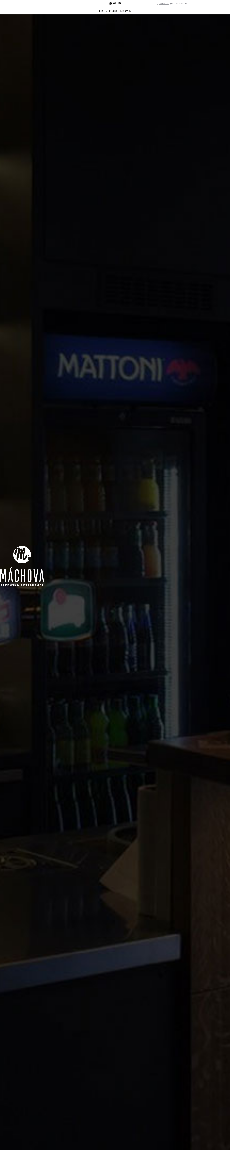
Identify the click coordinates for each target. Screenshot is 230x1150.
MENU (100, 10)
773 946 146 (164, 4)
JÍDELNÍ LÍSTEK (111, 10)
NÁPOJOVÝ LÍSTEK (126, 10)
